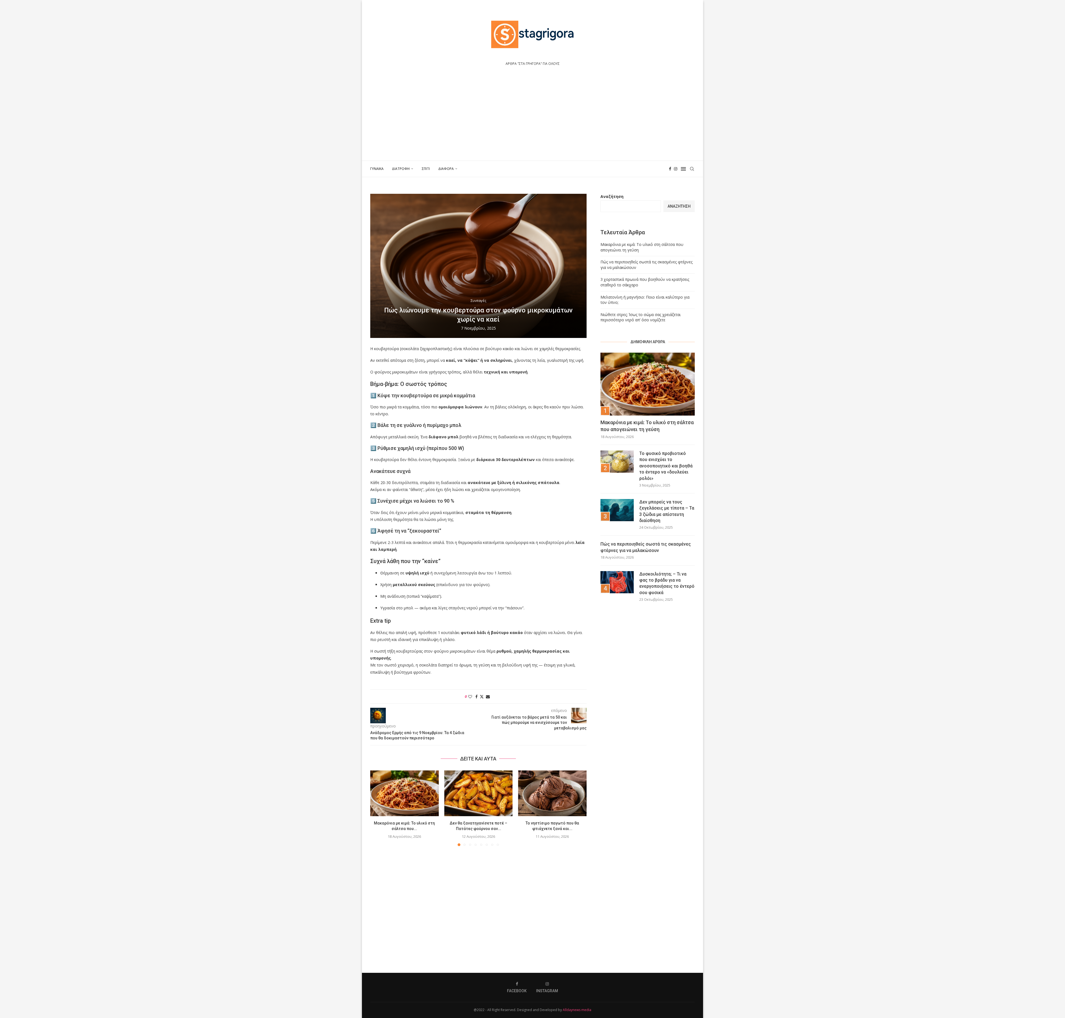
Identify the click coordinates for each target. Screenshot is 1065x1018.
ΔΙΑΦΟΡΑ (446, 168)
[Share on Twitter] (482, 696)
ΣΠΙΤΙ (426, 168)
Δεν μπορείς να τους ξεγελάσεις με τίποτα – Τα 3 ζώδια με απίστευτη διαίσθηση (666, 511)
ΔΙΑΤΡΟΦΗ (401, 168)
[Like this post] (470, 696)
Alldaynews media (577, 1009)
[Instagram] (675, 169)
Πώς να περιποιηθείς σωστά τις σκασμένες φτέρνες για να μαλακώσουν (645, 547)
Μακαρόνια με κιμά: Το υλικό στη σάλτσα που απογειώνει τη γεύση (647, 425)
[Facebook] (670, 169)
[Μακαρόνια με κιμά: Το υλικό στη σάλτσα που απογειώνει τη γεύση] (404, 793)
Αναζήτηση (611, 196)
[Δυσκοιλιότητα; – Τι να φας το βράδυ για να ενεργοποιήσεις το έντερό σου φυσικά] (617, 582)
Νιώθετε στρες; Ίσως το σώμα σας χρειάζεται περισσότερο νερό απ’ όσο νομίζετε (640, 317)
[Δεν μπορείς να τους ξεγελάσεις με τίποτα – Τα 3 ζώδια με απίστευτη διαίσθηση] (617, 510)
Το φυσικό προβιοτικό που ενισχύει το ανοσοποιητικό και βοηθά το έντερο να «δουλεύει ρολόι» (666, 466)
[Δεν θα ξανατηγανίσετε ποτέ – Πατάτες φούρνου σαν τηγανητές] (478, 793)
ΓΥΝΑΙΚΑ (377, 168)
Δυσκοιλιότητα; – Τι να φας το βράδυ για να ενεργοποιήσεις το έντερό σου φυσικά (666, 583)
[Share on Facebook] (476, 696)
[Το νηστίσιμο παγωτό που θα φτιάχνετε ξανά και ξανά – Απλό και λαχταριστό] (552, 793)
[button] (377, 808)
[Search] (692, 169)
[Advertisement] (532, 119)
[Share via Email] (488, 696)
